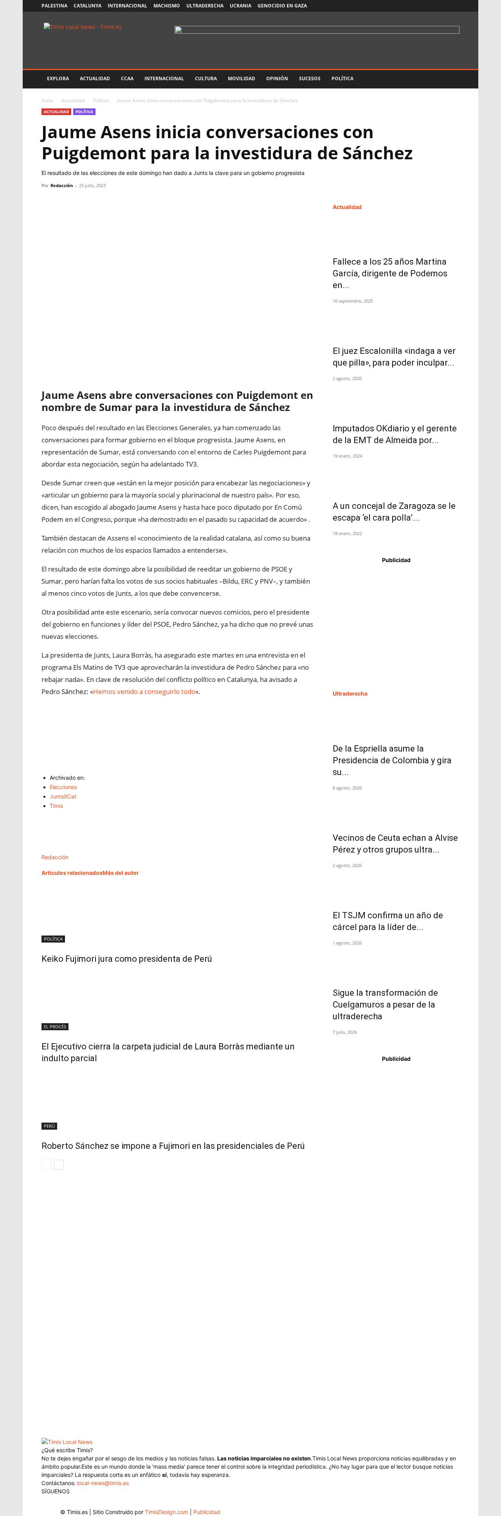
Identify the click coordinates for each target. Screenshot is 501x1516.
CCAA (127, 78)
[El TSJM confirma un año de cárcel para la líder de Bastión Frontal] (396, 885)
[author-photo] (58, 848)
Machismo (166, 5)
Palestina (54, 5)
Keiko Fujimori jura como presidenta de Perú (126, 959)
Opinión (277, 78)
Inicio (47, 100)
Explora (58, 78)
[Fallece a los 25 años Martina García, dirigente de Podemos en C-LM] (396, 231)
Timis (56, 805)
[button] (450, 79)
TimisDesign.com (167, 1512)
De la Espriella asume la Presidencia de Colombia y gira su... (392, 760)
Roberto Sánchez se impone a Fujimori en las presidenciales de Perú (173, 1146)
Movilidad (241, 78)
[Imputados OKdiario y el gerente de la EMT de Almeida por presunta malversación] (396, 398)
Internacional (127, 5)
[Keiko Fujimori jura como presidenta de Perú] (177, 913)
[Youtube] (441, 6)
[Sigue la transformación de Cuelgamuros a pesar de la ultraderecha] (396, 963)
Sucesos (310, 78)
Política (342, 78)
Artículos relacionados (72, 872)
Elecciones (63, 787)
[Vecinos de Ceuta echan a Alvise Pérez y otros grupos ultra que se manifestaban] (396, 808)
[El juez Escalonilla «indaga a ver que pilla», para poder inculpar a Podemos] (396, 321)
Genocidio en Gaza (282, 5)
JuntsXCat (63, 796)
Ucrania (240, 5)
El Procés (55, 1026)
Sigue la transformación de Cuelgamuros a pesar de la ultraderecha (385, 1004)
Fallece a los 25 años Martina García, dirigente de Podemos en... (390, 273)
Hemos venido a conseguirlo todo (144, 691)
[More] (122, 203)
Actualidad (95, 78)
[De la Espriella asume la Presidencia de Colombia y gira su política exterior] (396, 718)
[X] (428, 6)
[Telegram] (103, 203)
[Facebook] (402, 6)
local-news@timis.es (103, 1483)
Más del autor (121, 872)
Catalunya (87, 5)
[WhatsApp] (85, 203)
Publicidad (206, 1512)
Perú (49, 1126)
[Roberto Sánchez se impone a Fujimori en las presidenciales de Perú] (177, 1100)
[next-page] (59, 1165)
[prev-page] (46, 1165)
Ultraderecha (204, 5)
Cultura (206, 78)
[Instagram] (415, 6)
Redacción (61, 185)
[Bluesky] (454, 6)
